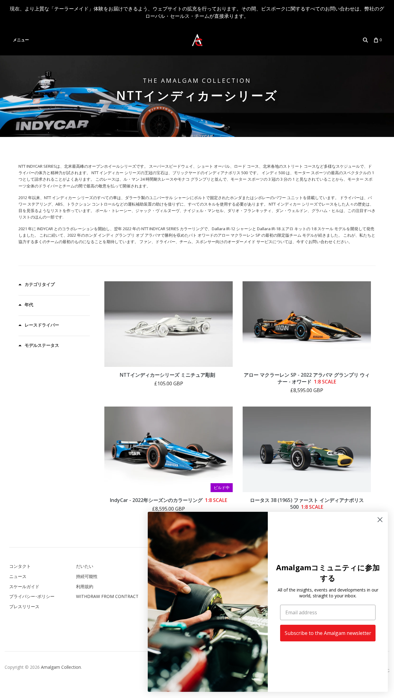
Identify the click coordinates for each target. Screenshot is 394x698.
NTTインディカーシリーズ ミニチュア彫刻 (167, 374)
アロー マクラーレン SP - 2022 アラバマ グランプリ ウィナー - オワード (307, 378)
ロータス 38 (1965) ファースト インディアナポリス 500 (307, 503)
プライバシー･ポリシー (31, 596)
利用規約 (84, 586)
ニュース (17, 576)
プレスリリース (24, 606)
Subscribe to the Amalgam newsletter (328, 633)
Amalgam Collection (61, 667)
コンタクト (20, 566)
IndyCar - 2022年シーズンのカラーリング (168, 500)
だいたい (84, 566)
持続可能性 (87, 576)
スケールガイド (24, 586)
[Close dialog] (380, 519)
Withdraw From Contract (107, 596)
